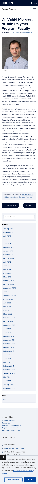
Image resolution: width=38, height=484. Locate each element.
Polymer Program (9, 9)
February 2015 (8, 366)
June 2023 (7, 292)
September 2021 (9, 325)
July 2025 (7, 236)
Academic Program (9, 420)
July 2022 (7, 303)
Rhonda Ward (27, 33)
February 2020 (8, 336)
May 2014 (6, 377)
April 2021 (7, 329)
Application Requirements (11, 425)
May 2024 (7, 270)
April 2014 (7, 381)
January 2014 (8, 385)
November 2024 (9, 255)
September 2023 (9, 288)
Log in (5, 399)
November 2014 (9, 370)
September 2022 (9, 296)
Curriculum (6, 423)
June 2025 (7, 240)
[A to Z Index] (35, 3)
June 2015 (7, 355)
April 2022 (7, 310)
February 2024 (8, 281)
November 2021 (9, 318)
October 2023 (8, 284)
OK (28, 479)
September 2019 (9, 340)
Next (29, 205)
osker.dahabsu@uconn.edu (14, 448)
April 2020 (7, 333)
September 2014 (9, 373)
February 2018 (8, 347)
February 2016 (8, 351)
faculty (24, 195)
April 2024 (7, 273)
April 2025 (7, 244)
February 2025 (8, 247)
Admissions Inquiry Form (11, 430)
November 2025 (9, 232)
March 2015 (7, 362)
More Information (13, 479)
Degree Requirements (10, 428)
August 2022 (8, 299)
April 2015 (7, 359)
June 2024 (7, 266)
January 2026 (8, 229)
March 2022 (7, 314)
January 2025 (8, 251)
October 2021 (8, 321)
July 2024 (7, 262)
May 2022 (7, 307)
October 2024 (8, 258)
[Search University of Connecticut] (31, 3)
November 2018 (9, 344)
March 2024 (7, 277)
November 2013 (9, 388)
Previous (10, 205)
